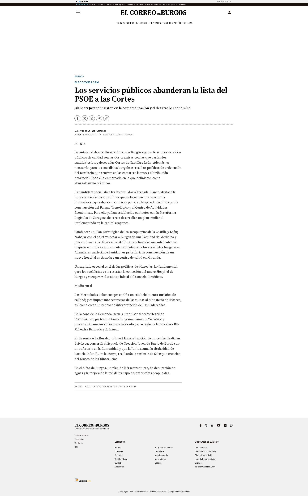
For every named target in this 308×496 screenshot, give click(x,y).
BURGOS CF (142, 23)
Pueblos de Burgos (115, 4)
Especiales (119, 467)
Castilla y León (172, 23)
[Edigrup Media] (83, 480)
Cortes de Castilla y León (115, 386)
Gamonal (101, 4)
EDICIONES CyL (223, 1)
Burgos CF (172, 4)
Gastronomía (159, 4)
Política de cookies (158, 492)
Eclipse (92, 4)
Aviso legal (123, 492)
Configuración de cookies (179, 492)
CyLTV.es (198, 463)
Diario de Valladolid (203, 455)
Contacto (79, 443)
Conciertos (130, 4)
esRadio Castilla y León (205, 467)
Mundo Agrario (161, 455)
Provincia (119, 451)
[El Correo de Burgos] (153, 12)
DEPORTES (155, 23)
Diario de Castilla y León (205, 451)
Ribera (130, 23)
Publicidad (79, 439)
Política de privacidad (138, 492)
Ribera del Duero (144, 4)
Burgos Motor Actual (164, 447)
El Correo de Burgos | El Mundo (90, 130)
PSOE (81, 386)
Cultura (187, 23)
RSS (76, 447)
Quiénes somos (81, 435)
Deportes (118, 455)
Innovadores (160, 459)
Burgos (120, 23)
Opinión (158, 463)
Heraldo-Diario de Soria (205, 459)
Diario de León (201, 447)
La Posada (159, 451)
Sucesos (183, 4)
